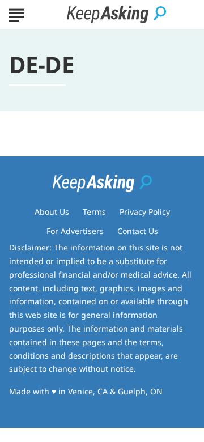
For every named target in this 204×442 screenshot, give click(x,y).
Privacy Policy (145, 211)
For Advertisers (75, 231)
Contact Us (137, 231)
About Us (52, 211)
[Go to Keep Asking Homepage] (116, 14)
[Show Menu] (16, 13)
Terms (94, 211)
